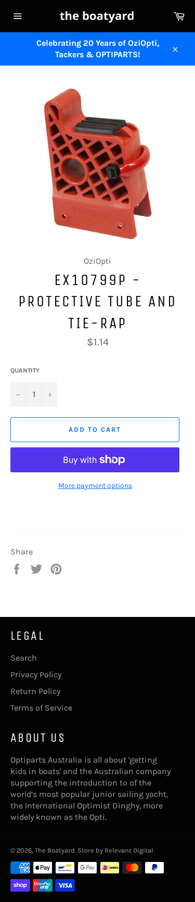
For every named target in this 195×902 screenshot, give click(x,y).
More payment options (95, 485)
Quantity (25, 370)
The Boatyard (55, 850)
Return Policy (35, 691)
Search (23, 658)
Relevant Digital (129, 850)
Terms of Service (41, 708)
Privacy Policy (35, 674)
